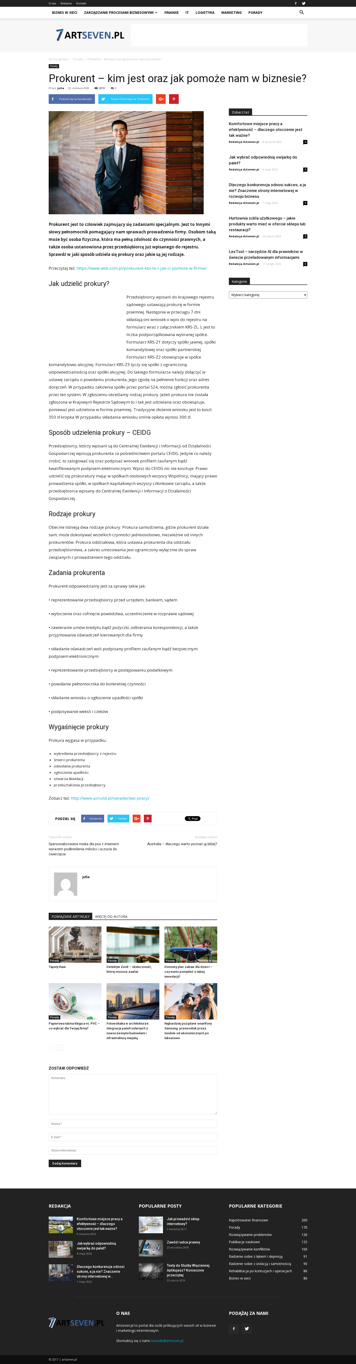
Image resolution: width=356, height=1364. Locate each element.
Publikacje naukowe (244, 1242)
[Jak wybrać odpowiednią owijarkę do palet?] (61, 1249)
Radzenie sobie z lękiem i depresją (256, 1256)
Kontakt (81, 3)
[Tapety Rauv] (75, 945)
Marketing (231, 12)
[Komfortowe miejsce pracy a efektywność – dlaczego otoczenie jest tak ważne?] (61, 1225)
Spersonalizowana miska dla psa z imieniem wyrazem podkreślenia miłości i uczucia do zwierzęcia (84, 849)
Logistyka (205, 12)
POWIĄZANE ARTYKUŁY (70, 916)
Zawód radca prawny (183, 1242)
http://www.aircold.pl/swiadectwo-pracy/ (110, 798)
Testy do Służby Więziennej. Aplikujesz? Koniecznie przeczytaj (188, 1270)
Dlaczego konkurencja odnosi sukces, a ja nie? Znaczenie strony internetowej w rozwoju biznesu (267, 190)
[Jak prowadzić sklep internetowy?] (151, 1225)
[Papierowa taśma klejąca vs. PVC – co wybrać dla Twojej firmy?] (75, 1001)
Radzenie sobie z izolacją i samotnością (260, 1263)
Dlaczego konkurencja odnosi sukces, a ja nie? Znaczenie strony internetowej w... (100, 1271)
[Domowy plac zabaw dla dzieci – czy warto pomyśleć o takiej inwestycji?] (190, 945)
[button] (301, 12)
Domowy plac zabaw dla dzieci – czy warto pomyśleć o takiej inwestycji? (188, 971)
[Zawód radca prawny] (151, 1248)
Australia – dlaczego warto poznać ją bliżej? (182, 844)
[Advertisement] (219, 35)
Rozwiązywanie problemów (250, 1234)
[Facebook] (295, 3)
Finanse (171, 12)
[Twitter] (303, 3)
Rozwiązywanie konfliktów (249, 1249)
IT (187, 12)
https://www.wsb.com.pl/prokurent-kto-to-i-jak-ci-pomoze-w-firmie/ (142, 268)
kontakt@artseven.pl (167, 1340)
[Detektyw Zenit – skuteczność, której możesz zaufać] (133, 945)
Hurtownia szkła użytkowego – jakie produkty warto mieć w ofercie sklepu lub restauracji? (267, 224)
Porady (255, 12)
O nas (52, 3)
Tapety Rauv (57, 967)
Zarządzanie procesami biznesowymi (119, 12)
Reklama (66, 3)
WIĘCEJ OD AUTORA (111, 916)
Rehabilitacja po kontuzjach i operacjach (260, 1271)
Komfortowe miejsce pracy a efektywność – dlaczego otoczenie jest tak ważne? (265, 129)
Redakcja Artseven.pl (244, 142)
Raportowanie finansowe (248, 1220)
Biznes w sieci (64, 12)
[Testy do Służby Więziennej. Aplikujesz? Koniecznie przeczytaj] (151, 1271)
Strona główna (58, 59)
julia (60, 88)
